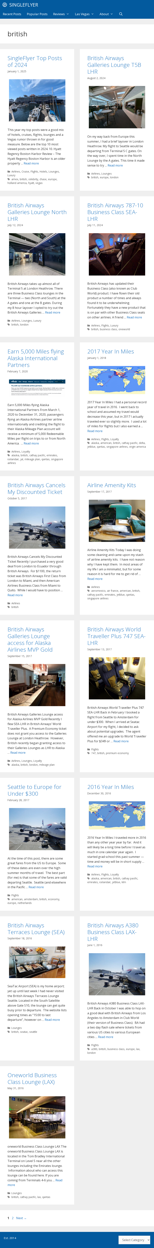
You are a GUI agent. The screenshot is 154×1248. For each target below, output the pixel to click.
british (23, 179)
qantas (46, 459)
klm (124, 882)
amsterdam (31, 899)
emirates (52, 455)
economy (53, 899)
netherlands (25, 903)
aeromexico (98, 590)
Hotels (43, 171)
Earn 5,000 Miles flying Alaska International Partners (36, 358)
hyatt (31, 183)
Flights (34, 171)
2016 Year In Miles (110, 787)
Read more (31, 163)
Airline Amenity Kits (111, 485)
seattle (33, 1032)
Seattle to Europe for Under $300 (34, 790)
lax (138, 1049)
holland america (17, 183)
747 (93, 753)
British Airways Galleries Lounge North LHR (37, 212)
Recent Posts (12, 14)
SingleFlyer (23, 4)
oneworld (124, 329)
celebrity (33, 179)
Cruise (25, 171)
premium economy (117, 753)
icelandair (13, 459)
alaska (15, 455)
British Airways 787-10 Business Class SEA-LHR (115, 212)
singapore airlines (117, 446)
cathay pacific (37, 455)
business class (108, 329)
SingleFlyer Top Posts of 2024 (35, 61)
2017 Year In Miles (110, 351)
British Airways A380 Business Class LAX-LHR (112, 932)
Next (21, 1218)
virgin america (137, 446)
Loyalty (26, 451)
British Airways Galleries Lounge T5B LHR (114, 64)
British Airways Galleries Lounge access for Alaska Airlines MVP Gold (30, 639)
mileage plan (32, 459)
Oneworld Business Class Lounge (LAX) (32, 1078)
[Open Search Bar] (121, 14)
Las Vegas (82, 14)
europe (52, 179)
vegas (39, 183)
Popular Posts (37, 14)
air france (112, 590)
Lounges (54, 171)
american (106, 443)
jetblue (91, 446)
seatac (24, 1032)
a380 (94, 1049)
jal (21, 459)
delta (142, 443)
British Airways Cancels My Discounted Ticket (36, 488)
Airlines (15, 171)
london (114, 177)
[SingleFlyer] (5, 4)
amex (14, 179)
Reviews (59, 14)
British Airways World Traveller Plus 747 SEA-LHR (116, 636)
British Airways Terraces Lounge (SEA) (36, 928)
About (104, 14)
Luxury (11, 175)
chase (43, 179)
